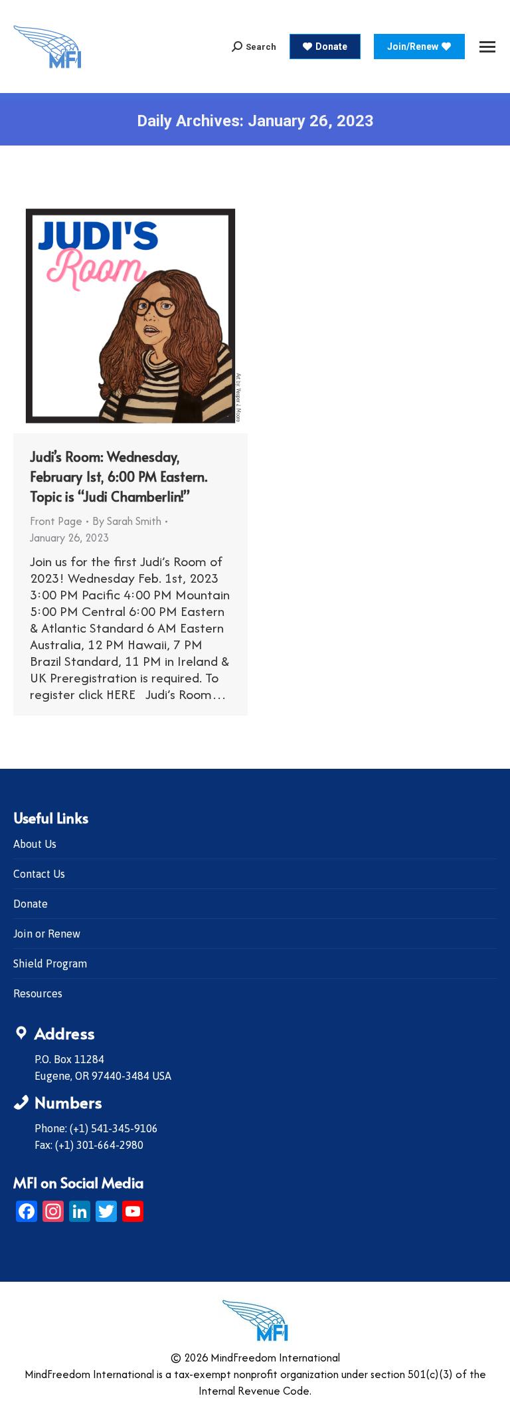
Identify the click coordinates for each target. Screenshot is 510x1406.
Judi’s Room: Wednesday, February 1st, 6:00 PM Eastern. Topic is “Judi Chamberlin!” (118, 476)
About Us (34, 844)
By (126, 521)
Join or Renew (46, 934)
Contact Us (39, 874)
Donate (30, 904)
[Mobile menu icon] (487, 47)
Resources (37, 993)
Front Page (56, 521)
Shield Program (50, 963)
